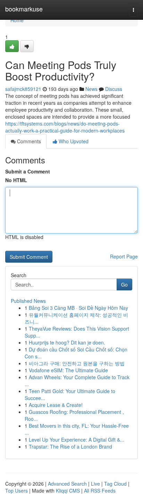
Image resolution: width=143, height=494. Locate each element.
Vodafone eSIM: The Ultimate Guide (68, 370)
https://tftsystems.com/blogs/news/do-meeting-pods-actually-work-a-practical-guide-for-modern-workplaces (65, 127)
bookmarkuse (24, 8)
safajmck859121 (23, 88)
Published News (28, 300)
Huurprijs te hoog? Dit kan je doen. (67, 342)
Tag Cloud (115, 483)
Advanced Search (67, 483)
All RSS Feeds (100, 490)
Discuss (113, 88)
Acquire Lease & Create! (56, 404)
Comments (28, 141)
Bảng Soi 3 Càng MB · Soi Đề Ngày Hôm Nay (78, 307)
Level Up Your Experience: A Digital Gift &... (76, 439)
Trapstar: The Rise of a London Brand (70, 446)
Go (124, 284)
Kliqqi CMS (68, 490)
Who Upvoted (73, 141)
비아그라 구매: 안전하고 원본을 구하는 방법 (77, 363)
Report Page (124, 256)
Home (17, 20)
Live (95, 483)
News (91, 88)
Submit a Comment (27, 171)
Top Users (16, 490)
